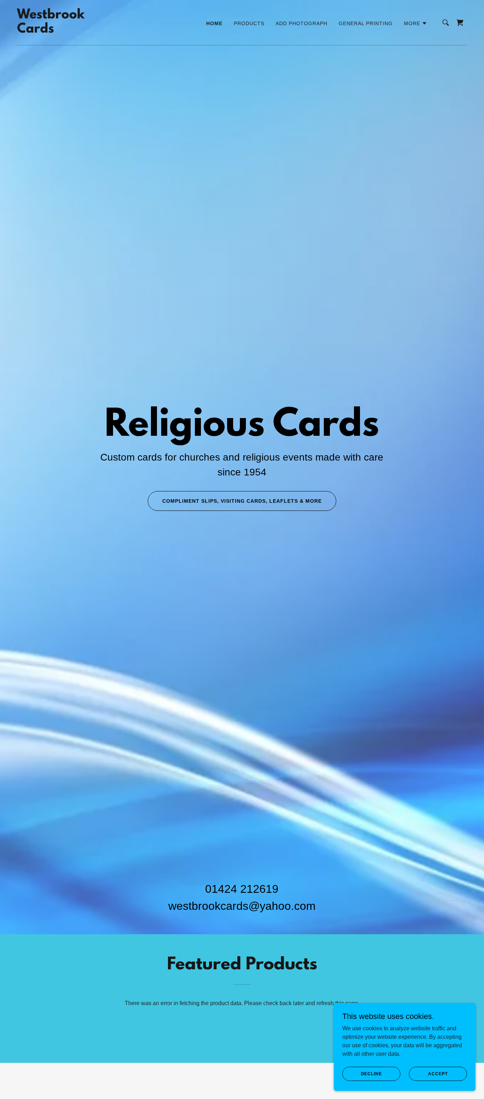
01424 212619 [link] (241, 889)
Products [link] (249, 23)
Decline (371, 1073)
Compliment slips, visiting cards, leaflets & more (242, 501)
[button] (415, 23)
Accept (438, 1073)
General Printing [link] (366, 23)
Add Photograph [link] (301, 23)
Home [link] (214, 23)
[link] (51, 31)
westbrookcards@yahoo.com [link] (242, 906)
